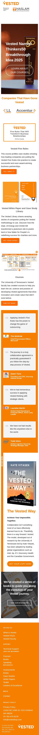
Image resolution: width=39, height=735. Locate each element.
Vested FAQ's (9, 636)
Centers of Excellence (12, 685)
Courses (7, 656)
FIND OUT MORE (9, 303)
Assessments (9, 670)
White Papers (9, 679)
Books (6, 659)
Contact (6, 696)
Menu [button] (19, 16)
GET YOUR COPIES (10, 240)
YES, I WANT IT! (9, 171)
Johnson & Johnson (19, 110)
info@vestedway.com (12, 720)
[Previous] (4, 110)
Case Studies (9, 676)
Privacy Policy (9, 707)
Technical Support (11, 649)
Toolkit (6, 682)
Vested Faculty (9, 639)
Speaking (7, 662)
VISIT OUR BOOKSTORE (19, 603)
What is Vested (9, 632)
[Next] (34, 110)
